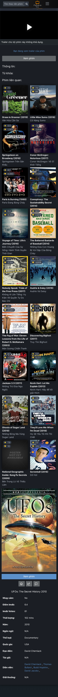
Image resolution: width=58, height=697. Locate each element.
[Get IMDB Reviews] (21, 583)
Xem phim (29, 576)
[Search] (26, 3)
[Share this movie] (29, 583)
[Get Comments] (36, 583)
